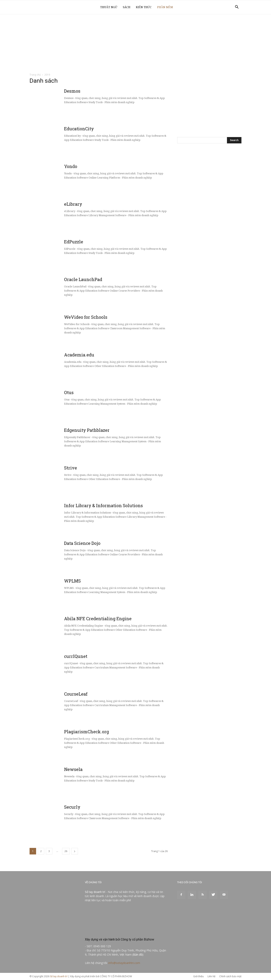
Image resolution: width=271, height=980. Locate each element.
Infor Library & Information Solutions (103, 505)
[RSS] (203, 895)
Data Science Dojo (82, 543)
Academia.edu (79, 355)
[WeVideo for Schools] (42, 317)
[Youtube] (224, 895)
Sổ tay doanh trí (95, 892)
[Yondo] (39, 173)
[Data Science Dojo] (39, 550)
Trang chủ (35, 74)
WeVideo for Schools (85, 317)
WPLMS (72, 581)
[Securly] (39, 813)
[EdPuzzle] (40, 248)
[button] (236, 7)
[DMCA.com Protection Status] (114, 931)
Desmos (72, 91)
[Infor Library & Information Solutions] (39, 512)
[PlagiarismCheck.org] (42, 732)
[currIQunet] (59, 668)
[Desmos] (39, 97)
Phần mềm (165, 7)
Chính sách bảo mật (230, 976)
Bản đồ (137, 954)
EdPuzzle (73, 242)
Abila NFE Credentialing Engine (98, 618)
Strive (70, 468)
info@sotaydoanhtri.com (124, 963)
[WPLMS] (39, 587)
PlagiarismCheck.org (86, 731)
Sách (126, 7)
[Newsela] (39, 776)
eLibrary (73, 204)
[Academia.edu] (39, 361)
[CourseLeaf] (39, 700)
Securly (72, 807)
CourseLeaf (75, 694)
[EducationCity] (59, 141)
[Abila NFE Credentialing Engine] (39, 625)
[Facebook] (181, 895)
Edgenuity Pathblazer (87, 430)
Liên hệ (211, 976)
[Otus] (42, 396)
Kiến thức (144, 7)
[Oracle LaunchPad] (42, 282)
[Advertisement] (135, 44)
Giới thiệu (198, 976)
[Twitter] (213, 895)
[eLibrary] (42, 204)
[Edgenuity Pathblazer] (39, 436)
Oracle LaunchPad (83, 279)
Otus (69, 392)
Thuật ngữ (108, 7)
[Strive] (39, 474)
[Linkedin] (192, 895)
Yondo (70, 166)
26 (65, 851)
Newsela (73, 769)
